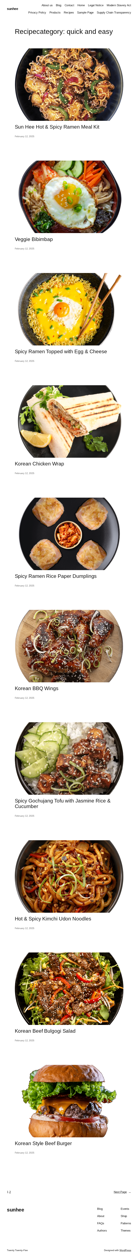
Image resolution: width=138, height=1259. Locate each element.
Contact (69, 5)
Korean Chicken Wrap (39, 463)
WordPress (125, 1250)
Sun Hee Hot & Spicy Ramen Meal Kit (57, 127)
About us (47, 5)
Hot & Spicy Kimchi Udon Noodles (53, 918)
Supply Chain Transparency (114, 12)
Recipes (69, 12)
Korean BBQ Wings (36, 688)
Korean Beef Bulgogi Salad (45, 1031)
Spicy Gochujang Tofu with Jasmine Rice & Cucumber (63, 803)
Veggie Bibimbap (34, 239)
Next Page (122, 1192)
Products (55, 12)
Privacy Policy (37, 12)
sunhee (12, 9)
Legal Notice (96, 5)
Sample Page (85, 12)
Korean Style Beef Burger (43, 1143)
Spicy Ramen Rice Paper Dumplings (56, 576)
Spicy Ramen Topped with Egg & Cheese (61, 351)
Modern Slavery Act (119, 5)
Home (81, 5)
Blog (58, 5)
